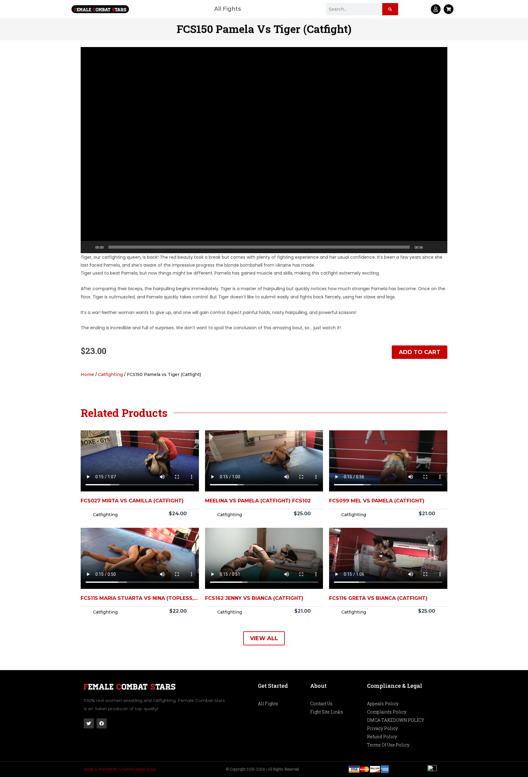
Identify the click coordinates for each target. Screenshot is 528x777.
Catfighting (110, 374)
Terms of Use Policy (388, 745)
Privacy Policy (382, 728)
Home (87, 374)
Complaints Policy (386, 712)
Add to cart (419, 352)
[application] (264, 150)
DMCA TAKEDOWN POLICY (395, 720)
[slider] (259, 247)
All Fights (227, 8)
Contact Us (321, 703)
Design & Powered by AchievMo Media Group (120, 769)
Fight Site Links (326, 712)
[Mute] (430, 247)
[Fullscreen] (439, 247)
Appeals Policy (382, 703)
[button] (264, 150)
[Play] (89, 247)
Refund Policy (382, 736)
